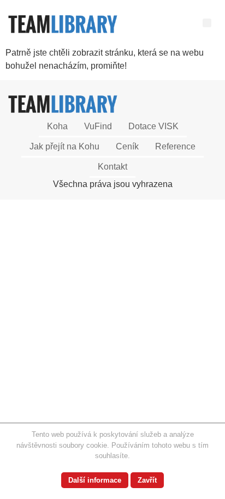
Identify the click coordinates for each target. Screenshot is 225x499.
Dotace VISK (153, 126)
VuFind (98, 126)
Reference (175, 146)
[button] (207, 23)
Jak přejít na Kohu (64, 146)
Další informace (94, 480)
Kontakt (112, 166)
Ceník (127, 146)
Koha (57, 126)
